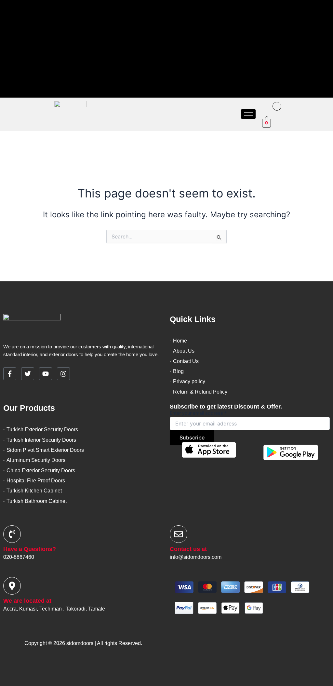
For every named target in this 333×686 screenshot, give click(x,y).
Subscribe (192, 437)
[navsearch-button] (264, 107)
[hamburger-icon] (248, 114)
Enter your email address (198, 413)
